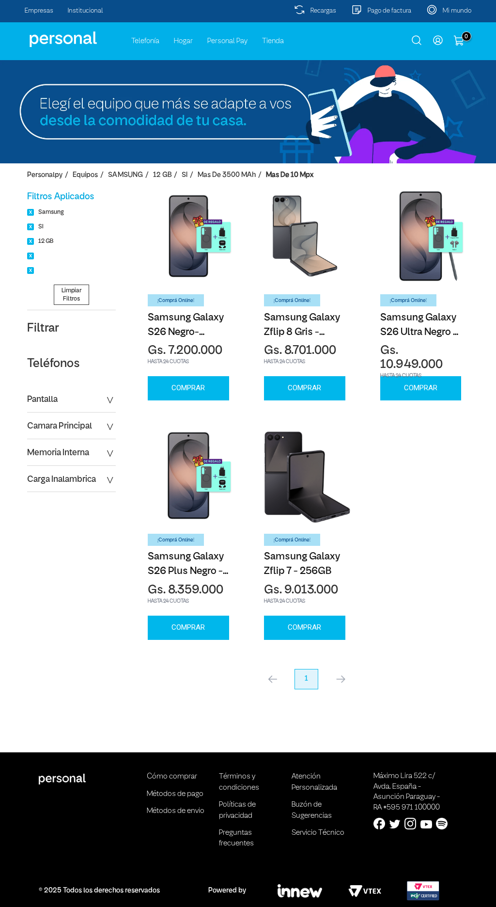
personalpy (44, 175)
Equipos (85, 175)
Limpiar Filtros (71, 295)
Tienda (273, 41)
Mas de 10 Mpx (289, 175)
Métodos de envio (175, 811)
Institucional (85, 11)
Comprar (188, 387)
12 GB (162, 175)
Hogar (183, 41)
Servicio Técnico (318, 832)
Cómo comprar (172, 776)
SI (184, 175)
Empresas (39, 11)
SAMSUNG (125, 175)
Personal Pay (227, 41)
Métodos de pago (175, 794)
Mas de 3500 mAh (227, 175)
